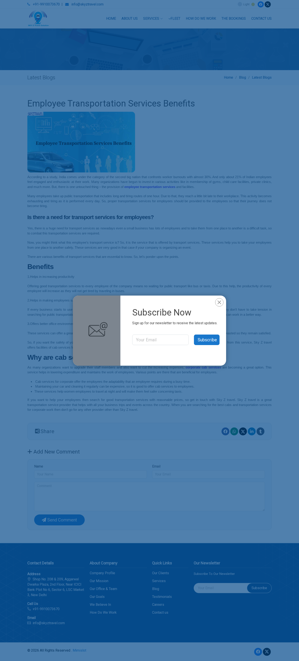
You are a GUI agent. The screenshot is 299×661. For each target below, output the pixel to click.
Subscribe (207, 339)
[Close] (219, 302)
